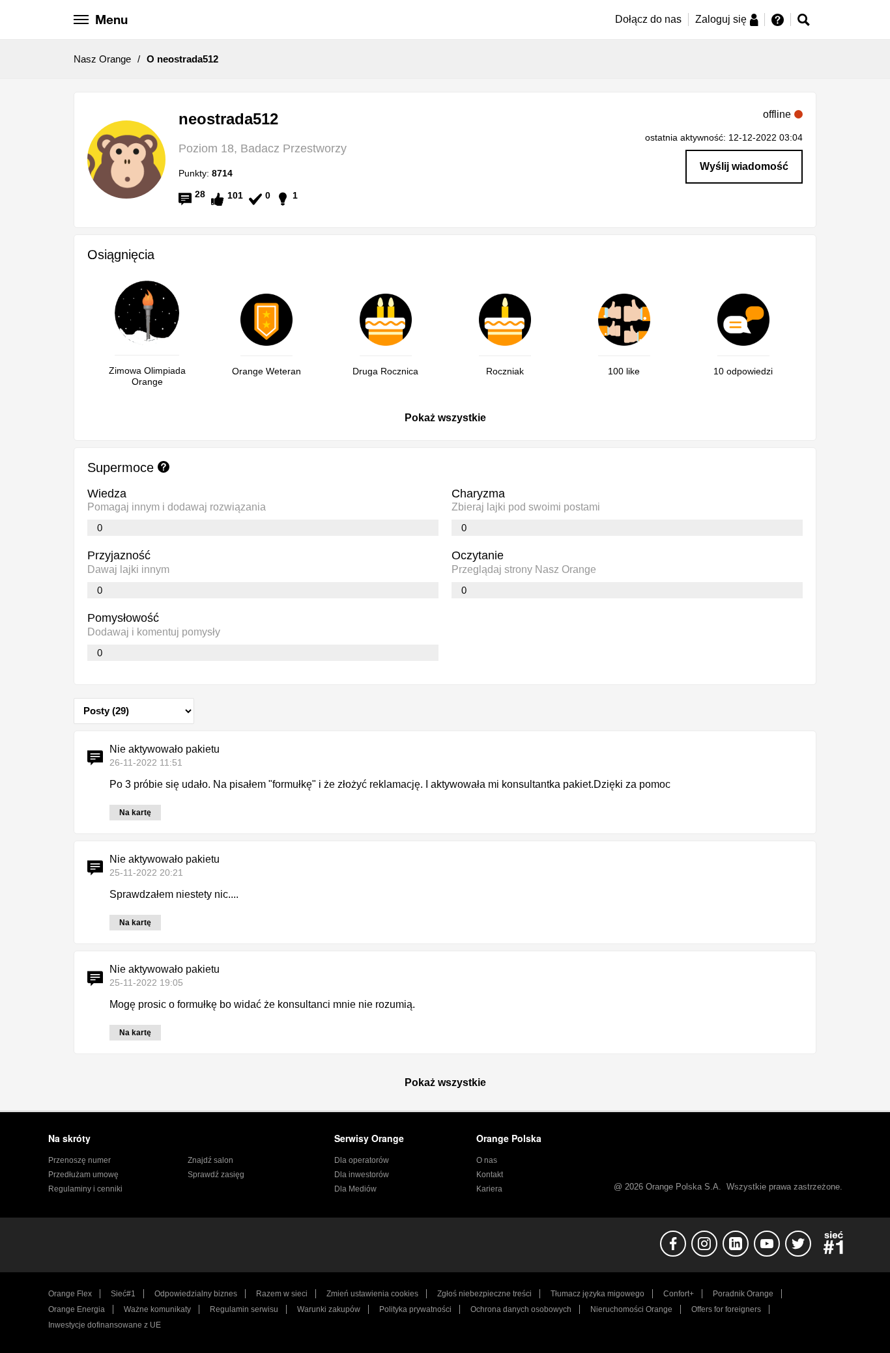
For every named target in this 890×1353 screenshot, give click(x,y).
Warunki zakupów (328, 1309)
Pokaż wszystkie (445, 417)
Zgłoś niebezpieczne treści (484, 1293)
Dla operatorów (361, 1160)
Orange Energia (76, 1309)
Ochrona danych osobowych (520, 1309)
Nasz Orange (102, 58)
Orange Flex (70, 1293)
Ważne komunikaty (157, 1309)
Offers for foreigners (726, 1309)
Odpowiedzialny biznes (195, 1293)
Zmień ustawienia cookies (372, 1293)
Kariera (489, 1188)
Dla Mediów (355, 1188)
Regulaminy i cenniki (85, 1188)
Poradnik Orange (743, 1293)
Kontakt (489, 1174)
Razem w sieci (282, 1293)
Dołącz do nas (648, 19)
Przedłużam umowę (83, 1174)
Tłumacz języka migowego (597, 1293)
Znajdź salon (210, 1160)
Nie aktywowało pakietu (164, 749)
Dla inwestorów (361, 1174)
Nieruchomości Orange (631, 1309)
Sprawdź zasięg (216, 1174)
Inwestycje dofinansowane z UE (104, 1325)
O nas (486, 1160)
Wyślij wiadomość (744, 166)
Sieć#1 (123, 1293)
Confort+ (678, 1293)
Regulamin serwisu (244, 1309)
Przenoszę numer (79, 1160)
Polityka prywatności (415, 1309)
